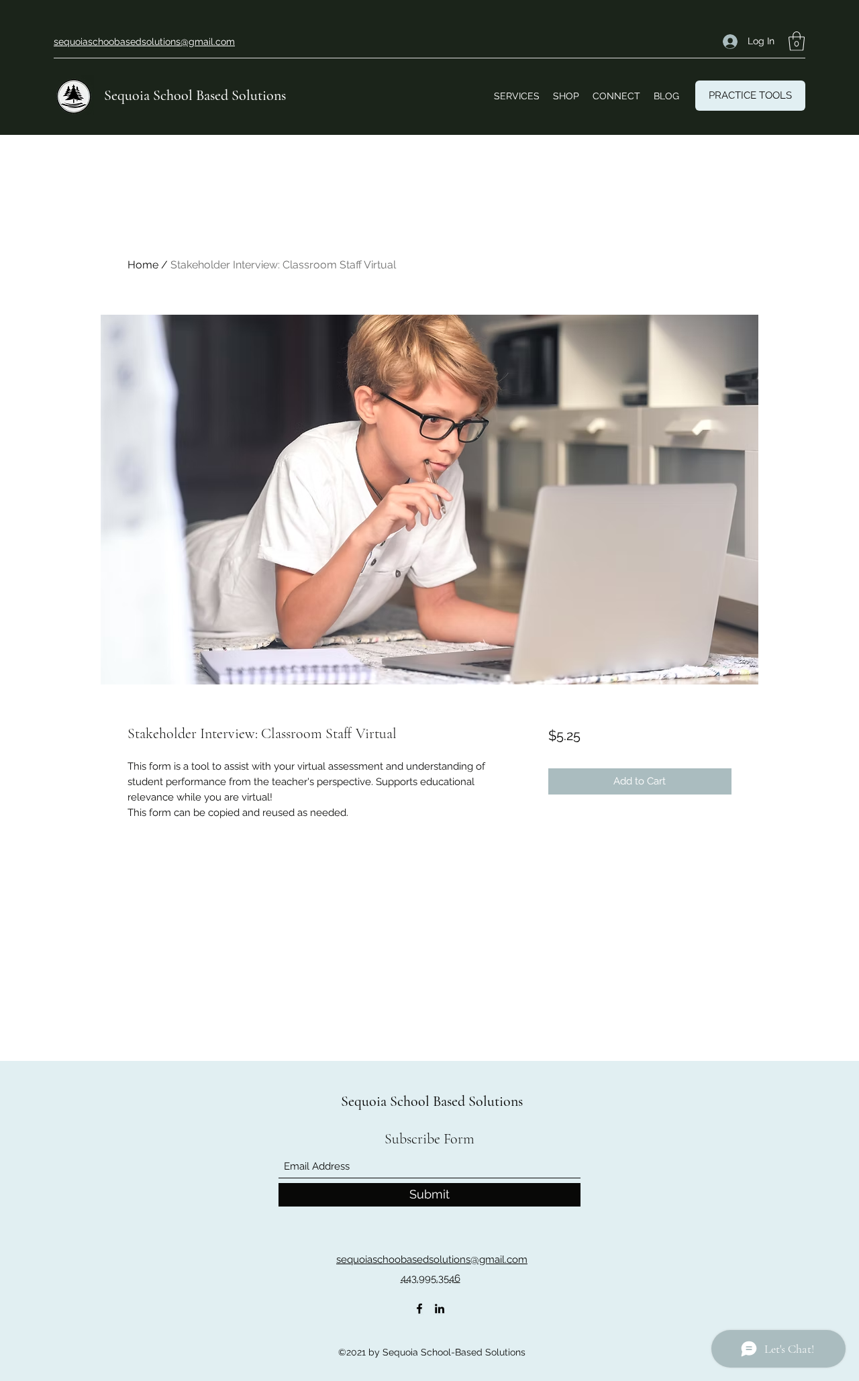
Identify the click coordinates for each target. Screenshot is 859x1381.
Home (143, 264)
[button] (797, 41)
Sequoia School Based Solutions (195, 95)
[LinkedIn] (439, 1308)
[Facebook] (419, 1308)
